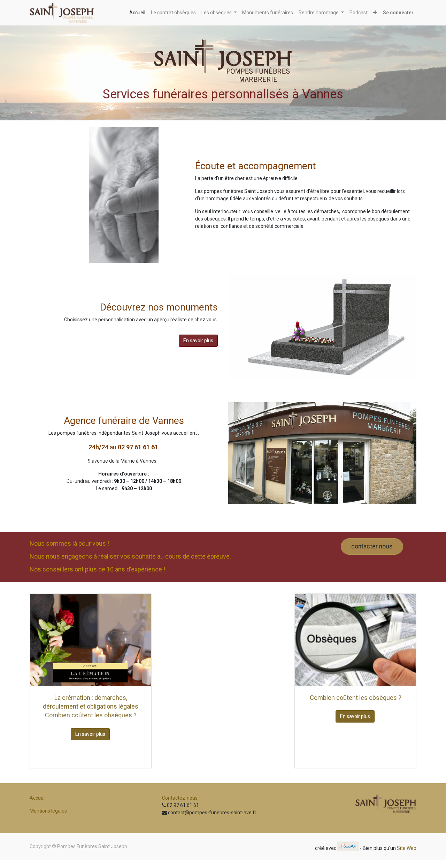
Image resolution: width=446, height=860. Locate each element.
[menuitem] (137, 12)
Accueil (38, 798)
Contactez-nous (180, 798)
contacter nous (372, 546)
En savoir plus (198, 340)
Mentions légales (48, 811)
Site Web (406, 848)
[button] (375, 12)
